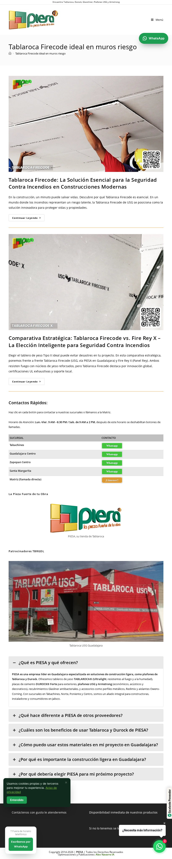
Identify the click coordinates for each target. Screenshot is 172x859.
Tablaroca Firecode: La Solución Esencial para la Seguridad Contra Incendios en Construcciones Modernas (83, 183)
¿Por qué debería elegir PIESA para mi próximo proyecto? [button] (76, 774)
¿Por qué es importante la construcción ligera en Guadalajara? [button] (82, 759)
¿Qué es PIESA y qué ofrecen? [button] (48, 662)
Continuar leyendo (28, 218)
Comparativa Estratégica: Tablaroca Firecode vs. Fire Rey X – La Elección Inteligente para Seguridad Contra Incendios (85, 341)
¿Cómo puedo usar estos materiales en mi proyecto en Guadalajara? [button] (88, 745)
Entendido (16, 800)
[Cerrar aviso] (66, 782)
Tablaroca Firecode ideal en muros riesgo (40, 53)
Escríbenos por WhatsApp (20, 844)
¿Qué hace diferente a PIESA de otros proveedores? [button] (70, 715)
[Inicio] (10, 53)
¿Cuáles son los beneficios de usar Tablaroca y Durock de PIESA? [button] (83, 730)
